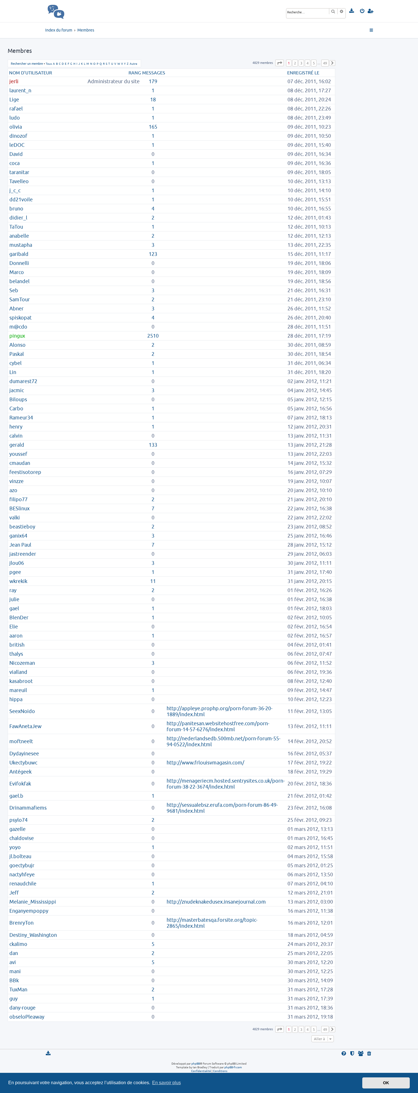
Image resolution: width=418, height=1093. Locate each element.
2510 (153, 336)
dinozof (18, 136)
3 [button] (301, 63)
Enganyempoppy (28, 911)
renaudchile (22, 884)
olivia (15, 127)
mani (15, 971)
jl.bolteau (20, 856)
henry (15, 427)
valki (14, 518)
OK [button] (386, 1083)
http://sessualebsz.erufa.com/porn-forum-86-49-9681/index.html (222, 808)
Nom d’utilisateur (30, 72)
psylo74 (18, 820)
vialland (18, 672)
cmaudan (19, 463)
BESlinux (19, 508)
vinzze (16, 481)
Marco (16, 272)
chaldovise (21, 838)
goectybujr (21, 865)
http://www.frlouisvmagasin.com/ (205, 763)
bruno (16, 209)
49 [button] (325, 63)
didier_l (18, 218)
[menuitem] (352, 11)
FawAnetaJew (25, 726)
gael (14, 608)
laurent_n (20, 90)
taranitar (19, 172)
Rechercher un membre (27, 63)
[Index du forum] (68, 11)
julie (14, 599)
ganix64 (18, 536)
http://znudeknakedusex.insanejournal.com (216, 902)
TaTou (16, 227)
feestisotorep (25, 472)
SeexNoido (22, 711)
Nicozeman (22, 663)
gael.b (16, 796)
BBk (14, 980)
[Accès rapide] (371, 30)
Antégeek (20, 772)
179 (153, 81)
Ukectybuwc (23, 763)
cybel (15, 363)
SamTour (19, 299)
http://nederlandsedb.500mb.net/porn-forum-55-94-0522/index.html (223, 741)
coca (14, 163)
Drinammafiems (28, 808)
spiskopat (20, 318)
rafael (16, 109)
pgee (15, 572)
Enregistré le (303, 72)
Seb (13, 290)
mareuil (18, 690)
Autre (133, 63)
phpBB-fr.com (233, 1067)
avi (12, 962)
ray (12, 590)
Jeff (14, 893)
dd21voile (21, 199)
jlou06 (16, 563)
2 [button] (295, 63)
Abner (16, 309)
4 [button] (308, 63)
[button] (279, 63)
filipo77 (18, 499)
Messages (153, 72)
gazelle (17, 829)
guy (13, 999)
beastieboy (22, 527)
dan (13, 953)
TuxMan (18, 989)
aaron (15, 636)
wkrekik (18, 581)
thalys (16, 654)
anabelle (19, 236)
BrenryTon (21, 923)
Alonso (17, 345)
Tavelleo (19, 181)
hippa (15, 699)
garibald (18, 254)
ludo (14, 118)
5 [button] (314, 63)
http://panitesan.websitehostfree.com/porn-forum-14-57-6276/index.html (218, 726)
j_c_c (14, 190)
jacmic (16, 390)
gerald (16, 445)
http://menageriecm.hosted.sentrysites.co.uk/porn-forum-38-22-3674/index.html (226, 784)
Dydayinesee (24, 753)
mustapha (20, 245)
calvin (15, 436)
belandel (19, 281)
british (16, 645)
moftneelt (21, 741)
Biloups (18, 399)
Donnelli (19, 263)
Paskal (16, 354)
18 (153, 100)
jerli (13, 81)
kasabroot (21, 681)
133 (153, 445)
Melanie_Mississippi (32, 902)
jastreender (22, 554)
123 (153, 254)
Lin (12, 372)
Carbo (16, 408)
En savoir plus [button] (166, 1082)
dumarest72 (23, 381)
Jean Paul (20, 545)
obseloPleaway (26, 1017)
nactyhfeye (22, 874)
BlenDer (18, 617)
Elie (13, 627)
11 (153, 581)
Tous (49, 63)
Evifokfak (20, 784)
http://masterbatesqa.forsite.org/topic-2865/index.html (212, 923)
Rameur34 (21, 418)
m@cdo (18, 327)
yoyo (15, 847)
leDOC (16, 145)
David (16, 154)
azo (13, 490)
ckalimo (18, 944)
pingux (17, 336)
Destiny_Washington (33, 935)
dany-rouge (22, 1008)
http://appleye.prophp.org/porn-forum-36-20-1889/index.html (219, 711)
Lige (14, 100)
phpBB (195, 1063)
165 (153, 127)
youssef (18, 454)
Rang (135, 72)
